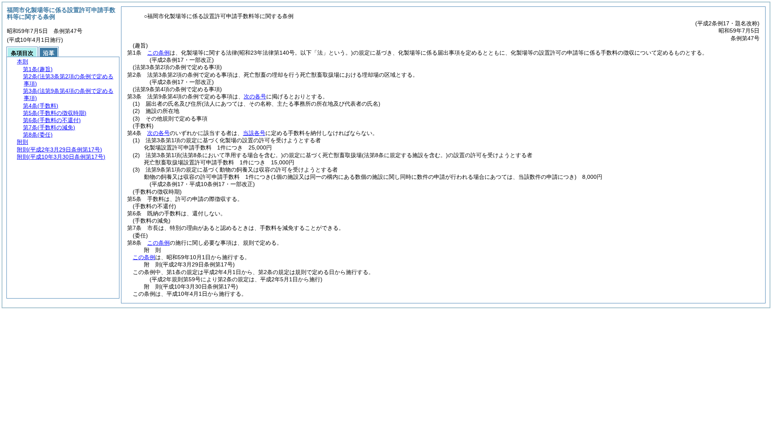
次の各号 (255, 96)
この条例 (158, 52)
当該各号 (254, 133)
